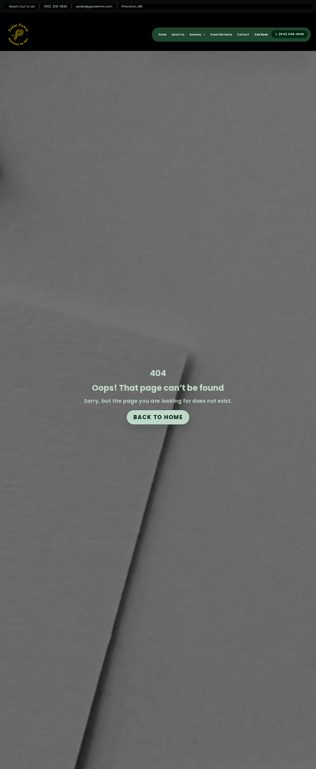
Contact (243, 34)
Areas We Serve (221, 34)
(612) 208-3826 (55, 6)
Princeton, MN (132, 6)
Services (195, 34)
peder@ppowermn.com (94, 6)
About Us (178, 34)
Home (162, 34)
